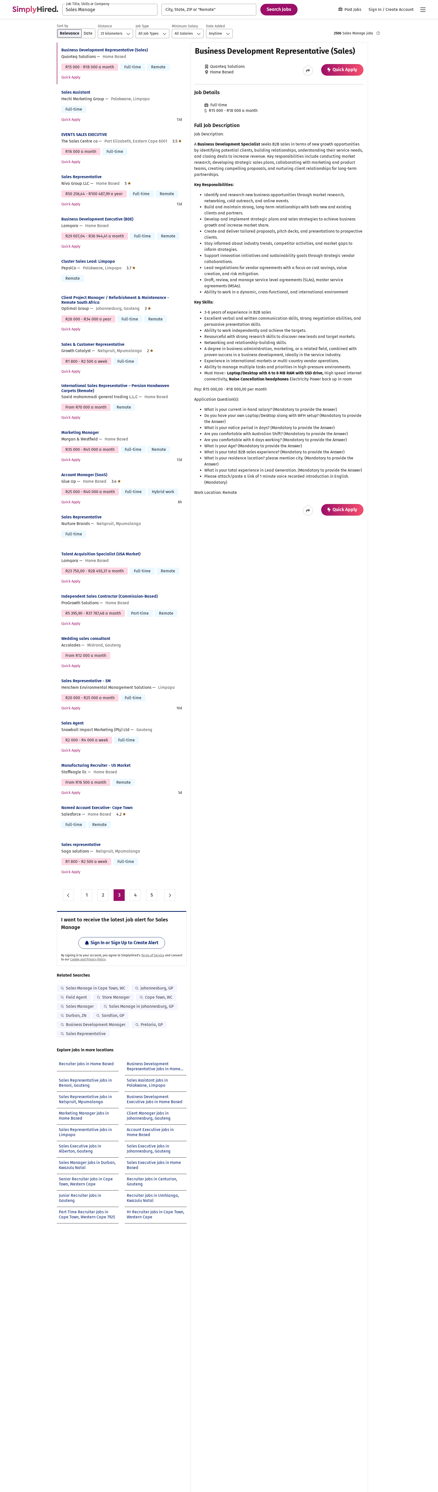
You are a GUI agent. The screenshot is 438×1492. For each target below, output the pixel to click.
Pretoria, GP (152, 1024)
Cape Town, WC (158, 997)
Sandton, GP (113, 1015)
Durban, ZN (76, 1015)
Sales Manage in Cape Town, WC (95, 988)
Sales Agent (72, 723)
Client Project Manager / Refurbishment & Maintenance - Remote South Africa (115, 300)
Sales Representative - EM (86, 680)
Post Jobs (352, 9)
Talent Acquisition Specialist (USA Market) (100, 554)
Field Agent (76, 997)
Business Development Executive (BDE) (97, 219)
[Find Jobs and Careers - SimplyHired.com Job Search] (35, 9)
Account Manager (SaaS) (84, 474)
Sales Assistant (75, 92)
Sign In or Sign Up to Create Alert (124, 942)
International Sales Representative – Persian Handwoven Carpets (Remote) (115, 388)
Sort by (62, 26)
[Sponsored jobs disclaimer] (378, 33)
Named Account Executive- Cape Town (97, 807)
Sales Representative (81, 176)
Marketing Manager (80, 432)
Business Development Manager (95, 1024)
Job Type (142, 26)
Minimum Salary (185, 26)
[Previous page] (68, 895)
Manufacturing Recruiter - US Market (96, 765)
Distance (105, 26)
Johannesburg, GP (156, 988)
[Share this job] (308, 71)
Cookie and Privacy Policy (88, 959)
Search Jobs (279, 9)
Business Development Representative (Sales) (104, 50)
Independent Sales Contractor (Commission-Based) (109, 596)
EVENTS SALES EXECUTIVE (84, 134)
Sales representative (81, 844)
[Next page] (169, 895)
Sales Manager (80, 1006)
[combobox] (109, 9)
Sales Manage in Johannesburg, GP (141, 1006)
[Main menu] (423, 10)
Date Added (215, 26)
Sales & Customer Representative (92, 344)
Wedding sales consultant (85, 638)
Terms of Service (152, 955)
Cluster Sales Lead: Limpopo (88, 261)
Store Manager (116, 997)
